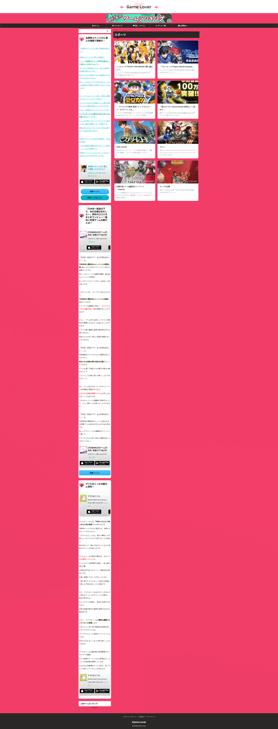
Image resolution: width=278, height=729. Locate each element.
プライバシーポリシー (129, 716)
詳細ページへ (95, 191)
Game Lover (139, 722)
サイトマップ (151, 716)
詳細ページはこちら (95, 198)
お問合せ (183, 26)
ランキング (118, 26)
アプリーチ (93, 176)
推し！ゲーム (140, 26)
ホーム (96, 26)
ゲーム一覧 (162, 26)
